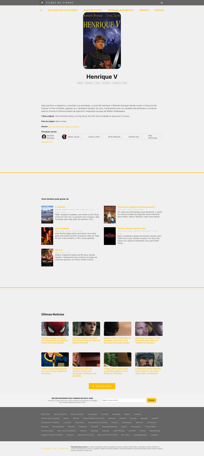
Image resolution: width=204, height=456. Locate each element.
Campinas (151, 422)
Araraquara (136, 426)
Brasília (122, 417)
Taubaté (94, 426)
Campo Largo (47, 430)
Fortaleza (116, 413)
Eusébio (137, 413)
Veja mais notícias (103, 386)
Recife (76, 417)
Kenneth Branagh (56, 126)
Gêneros (144, 10)
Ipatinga (94, 430)
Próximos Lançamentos (121, 10)
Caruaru (154, 434)
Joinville (132, 430)
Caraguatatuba (140, 434)
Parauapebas (58, 426)
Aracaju (133, 417)
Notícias (159, 10)
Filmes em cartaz (92, 10)
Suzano (83, 430)
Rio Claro (125, 434)
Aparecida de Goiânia (97, 422)
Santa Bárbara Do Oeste (93, 417)
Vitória (142, 430)
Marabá (144, 417)
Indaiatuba (127, 422)
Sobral (124, 426)
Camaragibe (150, 426)
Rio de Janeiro (77, 413)
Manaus (111, 417)
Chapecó (83, 426)
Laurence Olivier (72, 126)
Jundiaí (155, 417)
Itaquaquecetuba (109, 426)
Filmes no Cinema (60, 2)
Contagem (92, 413)
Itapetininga (155, 430)
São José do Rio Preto (107, 434)
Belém (127, 413)
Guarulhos (79, 422)
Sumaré (70, 434)
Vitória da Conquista (50, 417)
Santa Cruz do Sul (86, 434)
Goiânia (114, 422)
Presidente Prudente (50, 422)
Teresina (139, 422)
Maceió (71, 426)
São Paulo (45, 413)
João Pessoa (118, 430)
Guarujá (105, 430)
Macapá (44, 426)
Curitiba (104, 413)
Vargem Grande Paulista (52, 434)
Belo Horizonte (60, 413)
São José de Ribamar (66, 430)
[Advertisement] (102, 96)
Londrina (67, 422)
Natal (66, 417)
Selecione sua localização (62, 10)
